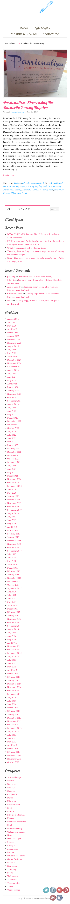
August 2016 (13, 629)
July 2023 (11, 407)
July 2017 (11, 595)
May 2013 (11, 741)
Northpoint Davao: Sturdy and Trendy (35, 276)
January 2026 (13, 335)
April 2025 (12, 356)
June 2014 (11, 704)
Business (11, 790)
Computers (12, 794)
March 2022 (12, 445)
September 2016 (14, 625)
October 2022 (13, 428)
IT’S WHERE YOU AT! (24, 34)
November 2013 (14, 721)
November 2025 (14, 342)
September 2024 (14, 366)
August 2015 (13, 656)
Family (10, 807)
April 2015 (12, 670)
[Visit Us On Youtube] (52, 900)
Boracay (11, 787)
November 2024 (14, 363)
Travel (10, 886)
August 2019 (13, 513)
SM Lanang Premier (20, 193)
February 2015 (13, 676)
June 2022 (11, 438)
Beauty (10, 780)
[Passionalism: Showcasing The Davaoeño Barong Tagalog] (35, 73)
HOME (24, 28)
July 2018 (11, 554)
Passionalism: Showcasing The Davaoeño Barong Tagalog (28, 105)
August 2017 (13, 591)
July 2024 (11, 373)
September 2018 (14, 550)
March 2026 (12, 332)
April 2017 (12, 605)
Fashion (17, 182)
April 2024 (12, 383)
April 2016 (12, 642)
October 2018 (13, 547)
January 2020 (13, 496)
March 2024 (12, 387)
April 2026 (12, 329)
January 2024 (13, 390)
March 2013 (12, 748)
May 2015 (11, 666)
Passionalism (47, 189)
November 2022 (14, 424)
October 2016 (13, 622)
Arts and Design (14, 777)
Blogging (11, 784)
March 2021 (12, 475)
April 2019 (12, 526)
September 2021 (14, 462)
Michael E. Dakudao (31, 189)
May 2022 (11, 441)
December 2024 (14, 359)
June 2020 (11, 489)
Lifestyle (26, 182)
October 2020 (13, 482)
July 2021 (11, 465)
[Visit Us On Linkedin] (59, 900)
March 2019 (12, 530)
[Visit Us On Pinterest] (66, 892)
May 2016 (11, 639)
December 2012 (14, 755)
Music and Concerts (16, 855)
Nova (9, 300)
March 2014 (12, 707)
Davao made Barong (12, 189)
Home (18, 43)
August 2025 (13, 346)
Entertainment (13, 804)
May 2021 (11, 472)
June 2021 (11, 468)
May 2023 (11, 414)
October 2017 (13, 584)
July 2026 (11, 322)
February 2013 (13, 751)
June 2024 (11, 376)
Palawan (11, 862)
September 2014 (14, 693)
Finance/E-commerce (16, 821)
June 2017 (11, 598)
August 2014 (13, 697)
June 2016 (11, 635)
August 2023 (13, 404)
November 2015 (14, 646)
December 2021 (14, 451)
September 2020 (14, 485)
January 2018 (13, 574)
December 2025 (14, 339)
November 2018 (14, 543)
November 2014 (14, 687)
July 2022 (11, 434)
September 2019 (14, 509)
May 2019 (11, 523)
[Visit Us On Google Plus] (59, 892)
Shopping (11, 869)
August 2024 (13, 370)
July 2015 (11, 659)
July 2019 (11, 516)
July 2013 (11, 734)
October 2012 (13, 762)
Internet (10, 842)
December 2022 (14, 421)
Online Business (14, 859)
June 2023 (11, 410)
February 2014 (13, 710)
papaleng (11, 276)
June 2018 (11, 557)
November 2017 (14, 581)
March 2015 (12, 673)
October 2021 (13, 458)
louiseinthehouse (18, 112)
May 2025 (11, 353)
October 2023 (13, 397)
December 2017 (14, 578)
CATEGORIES (42, 28)
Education (11, 801)
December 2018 (14, 540)
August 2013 (13, 731)
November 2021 (14, 455)
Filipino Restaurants (16, 814)
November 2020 (14, 479)
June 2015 (11, 663)
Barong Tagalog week (37, 186)
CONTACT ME (51, 34)
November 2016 (14, 618)
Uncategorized (37, 182)
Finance (10, 818)
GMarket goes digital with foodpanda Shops (26, 247)
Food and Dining (14, 828)
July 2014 (11, 700)
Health (10, 835)
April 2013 (12, 745)
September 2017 (14, 588)
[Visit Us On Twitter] (46, 892)
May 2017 (11, 601)
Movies (10, 852)
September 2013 (14, 728)
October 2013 (13, 724)
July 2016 (11, 632)
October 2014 (13, 690)
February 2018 (13, 571)
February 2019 (13, 533)
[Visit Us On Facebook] (52, 892)
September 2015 (14, 653)
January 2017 (13, 615)
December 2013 (14, 717)
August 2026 (13, 318)
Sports (10, 872)
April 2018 (12, 564)
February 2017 (13, 612)
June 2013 (11, 738)
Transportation (13, 882)
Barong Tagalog (19, 186)
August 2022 (13, 431)
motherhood (12, 848)
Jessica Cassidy (14, 286)
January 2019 (13, 537)
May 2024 (11, 380)
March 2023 (12, 417)
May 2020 (11, 492)
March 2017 (12, 608)
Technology (12, 876)
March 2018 (12, 567)
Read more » (8, 175)
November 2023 (14, 393)
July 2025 (11, 349)
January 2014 (13, 714)
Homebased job (14, 838)
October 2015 (13, 649)
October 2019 (13, 506)
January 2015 (13, 680)
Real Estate (12, 865)
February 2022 (13, 448)
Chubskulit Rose (14, 293)
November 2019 (14, 503)
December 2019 (14, 499)
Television (12, 879)
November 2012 (14, 758)
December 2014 (14, 683)
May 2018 (11, 560)
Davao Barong (54, 186)
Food (9, 824)
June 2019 (11, 520)
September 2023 (14, 400)
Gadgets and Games (16, 831)
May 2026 (11, 325)
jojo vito (11, 279)
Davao (10, 797)
